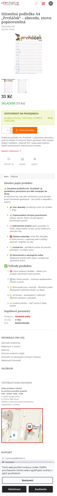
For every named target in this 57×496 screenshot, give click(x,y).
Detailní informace (10, 151)
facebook (10, 462)
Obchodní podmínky (10, 343)
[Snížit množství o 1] (11, 131)
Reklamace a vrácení (10, 346)
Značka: (8, 29)
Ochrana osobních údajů (12, 353)
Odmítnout (14, 489)
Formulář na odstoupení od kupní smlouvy (21, 357)
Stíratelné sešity (22, 316)
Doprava (5, 350)
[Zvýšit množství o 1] (11, 128)
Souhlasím (41, 489)
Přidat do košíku (26, 130)
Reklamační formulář (11, 360)
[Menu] (51, 3)
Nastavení (27, 480)
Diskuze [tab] (14, 176)
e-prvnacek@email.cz (15, 458)
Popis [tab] (6, 176)
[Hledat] (36, 3)
